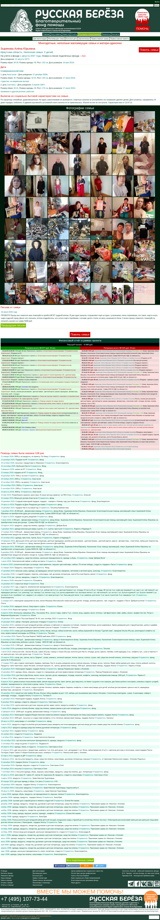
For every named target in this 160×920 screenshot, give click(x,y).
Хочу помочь (56, 34)
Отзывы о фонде (7, 883)
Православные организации (42, 880)
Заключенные (84, 39)
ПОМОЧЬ (142, 28)
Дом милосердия (40, 39)
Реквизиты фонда (7, 875)
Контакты (115, 34)
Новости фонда (6, 880)
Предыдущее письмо (13, 325)
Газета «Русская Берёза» (80, 875)
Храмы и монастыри (40, 878)
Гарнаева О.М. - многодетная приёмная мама (138, 875)
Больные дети (71, 39)
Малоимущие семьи (56, 39)
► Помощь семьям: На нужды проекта (51, 401)
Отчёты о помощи (7, 885)
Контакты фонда (7, 873)
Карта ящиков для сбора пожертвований (85, 878)
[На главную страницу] (21, 20)
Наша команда (6, 878)
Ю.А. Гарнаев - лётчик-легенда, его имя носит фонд (140, 873)
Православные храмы (100, 39)
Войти (157, 2)
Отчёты (74, 34)
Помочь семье (149, 49)
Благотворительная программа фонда (84, 880)
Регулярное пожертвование (89, 34)
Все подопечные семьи (80, 860)
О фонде (4, 871)
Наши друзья (75, 883)
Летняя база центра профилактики (83, 873)
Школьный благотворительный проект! (49, 430)
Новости (66, 34)
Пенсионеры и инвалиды (41, 883)
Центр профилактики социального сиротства (87, 871)
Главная (46, 34)
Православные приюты (119, 39)
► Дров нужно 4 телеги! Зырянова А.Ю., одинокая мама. (57, 375)
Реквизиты (106, 34)
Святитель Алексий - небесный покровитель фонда (140, 871)
